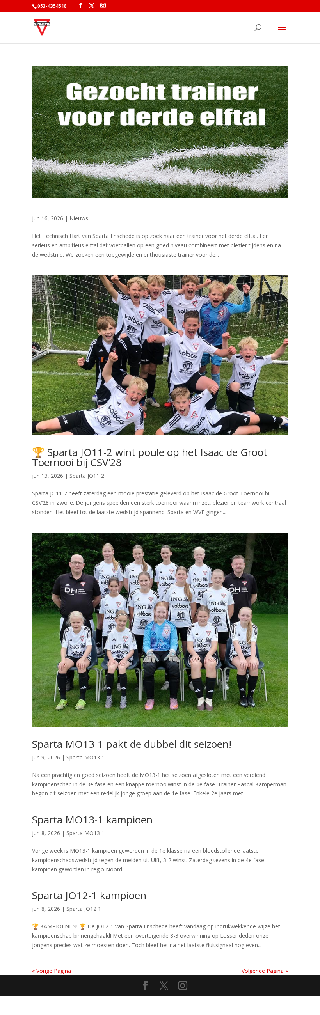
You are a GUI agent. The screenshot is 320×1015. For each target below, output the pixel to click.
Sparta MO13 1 (85, 757)
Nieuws (78, 218)
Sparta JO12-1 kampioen (89, 895)
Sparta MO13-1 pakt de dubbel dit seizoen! (131, 744)
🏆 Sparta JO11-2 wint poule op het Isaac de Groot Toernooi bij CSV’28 (149, 457)
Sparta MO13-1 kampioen (92, 820)
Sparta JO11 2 (86, 475)
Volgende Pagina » (265, 970)
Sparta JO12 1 (83, 908)
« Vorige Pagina (51, 970)
